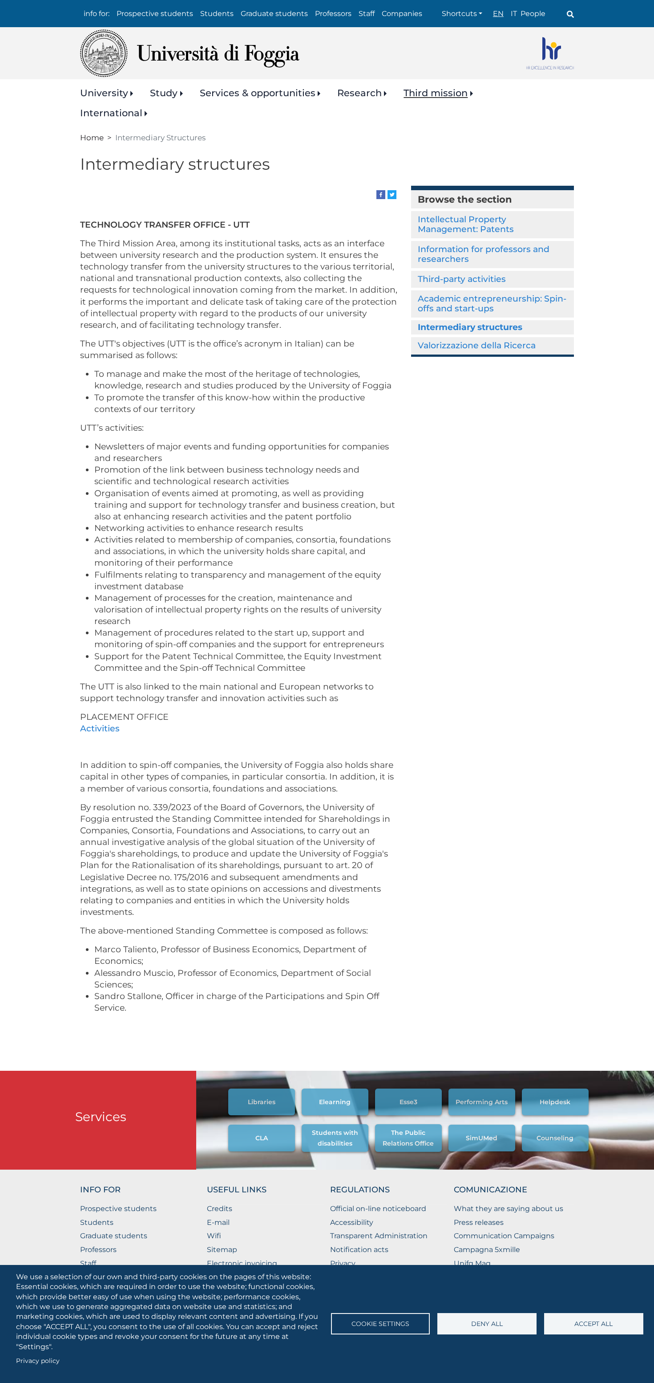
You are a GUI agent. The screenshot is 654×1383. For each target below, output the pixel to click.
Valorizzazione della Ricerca (477, 345)
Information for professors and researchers (483, 254)
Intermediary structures (470, 327)
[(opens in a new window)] (380, 194)
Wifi (214, 1236)
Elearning (335, 1102)
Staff (367, 13)
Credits (219, 1208)
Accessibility (351, 1222)
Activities (101, 728)
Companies (402, 13)
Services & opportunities (257, 92)
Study (164, 92)
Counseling (555, 1138)
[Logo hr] (550, 53)
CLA (261, 1138)
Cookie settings (380, 1323)
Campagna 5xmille (487, 1249)
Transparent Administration (379, 1236)
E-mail (218, 1222)
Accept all (593, 1323)
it (514, 13)
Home (92, 137)
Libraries (261, 1102)
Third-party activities (462, 279)
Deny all (487, 1323)
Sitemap (222, 1249)
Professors (333, 13)
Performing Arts (482, 1102)
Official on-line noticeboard (378, 1208)
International (111, 112)
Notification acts (359, 1249)
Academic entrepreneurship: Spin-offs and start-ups (492, 304)
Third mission (436, 92)
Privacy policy (38, 1360)
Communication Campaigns (504, 1236)
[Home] (189, 53)
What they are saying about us (508, 1208)
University (104, 92)
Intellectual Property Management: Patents (466, 224)
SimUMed (481, 1138)
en (498, 13)
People (533, 13)
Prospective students (155, 13)
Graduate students (274, 13)
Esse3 (408, 1102)
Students (217, 13)
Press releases (479, 1222)
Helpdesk (555, 1102)
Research (359, 92)
